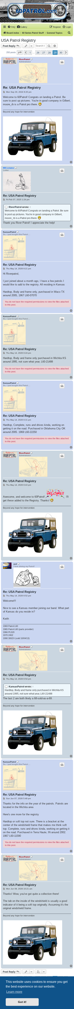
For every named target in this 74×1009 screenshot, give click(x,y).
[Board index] (37, 11)
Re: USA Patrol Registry (22, 87)
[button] (20, 52)
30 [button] (60, 52)
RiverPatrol (24, 59)
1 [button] (30, 52)
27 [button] (43, 52)
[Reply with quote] (62, 62)
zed (15, 564)
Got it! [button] (22, 1001)
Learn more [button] (14, 991)
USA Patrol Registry (18, 40)
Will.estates (8, 168)
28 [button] (49, 52)
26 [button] (38, 52)
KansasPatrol (9, 232)
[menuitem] (11, 27)
